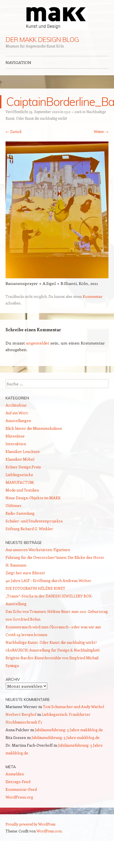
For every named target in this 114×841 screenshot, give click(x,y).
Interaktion (16, 443)
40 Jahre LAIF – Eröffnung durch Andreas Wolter (48, 580)
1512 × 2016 (73, 111)
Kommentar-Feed (21, 789)
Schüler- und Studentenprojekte (34, 521)
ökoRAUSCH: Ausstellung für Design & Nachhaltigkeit (53, 650)
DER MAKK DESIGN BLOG (42, 39)
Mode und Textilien (22, 490)
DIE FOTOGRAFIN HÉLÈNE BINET (35, 588)
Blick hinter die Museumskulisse (34, 428)
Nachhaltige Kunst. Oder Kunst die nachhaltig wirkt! (51, 642)
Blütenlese (15, 436)
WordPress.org (19, 797)
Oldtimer (14, 505)
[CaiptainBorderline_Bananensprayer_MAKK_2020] (57, 276)
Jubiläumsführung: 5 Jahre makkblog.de (69, 729)
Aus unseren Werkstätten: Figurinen (38, 549)
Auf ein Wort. (17, 412)
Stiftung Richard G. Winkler (29, 528)
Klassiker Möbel (20, 459)
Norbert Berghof (21, 714)
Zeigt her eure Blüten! (25, 572)
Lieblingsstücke (19, 474)
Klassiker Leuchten (23, 451)
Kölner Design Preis (23, 466)
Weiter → (101, 131)
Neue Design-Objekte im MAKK (33, 497)
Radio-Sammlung (20, 513)
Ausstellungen (18, 420)
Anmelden (15, 773)
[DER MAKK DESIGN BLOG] (57, 18)
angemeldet (37, 343)
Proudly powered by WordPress (30, 824)
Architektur (16, 405)
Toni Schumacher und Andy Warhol (73, 706)
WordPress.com (49, 831)
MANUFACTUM (20, 482)
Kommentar (92, 296)
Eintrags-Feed (18, 781)
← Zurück (14, 131)
